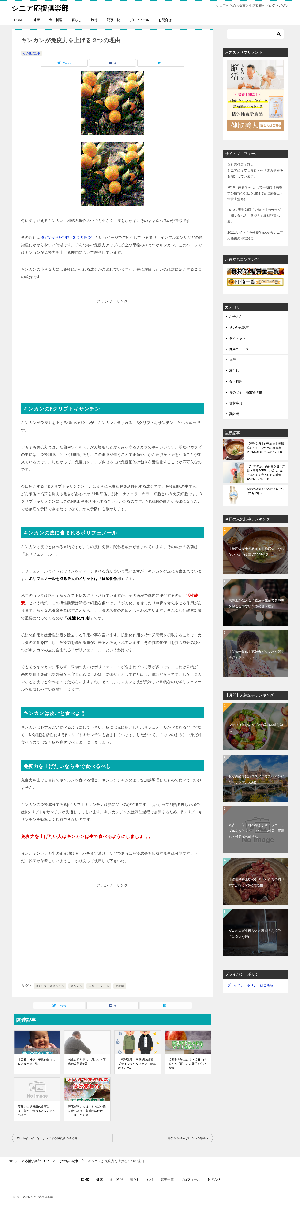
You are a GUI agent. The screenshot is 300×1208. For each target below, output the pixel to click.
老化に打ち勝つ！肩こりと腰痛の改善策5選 (87, 1061)
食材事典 (235, 403)
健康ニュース (239, 349)
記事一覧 (113, 20)
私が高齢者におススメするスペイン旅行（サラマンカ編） (256, 779)
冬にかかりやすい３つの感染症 (67, 237)
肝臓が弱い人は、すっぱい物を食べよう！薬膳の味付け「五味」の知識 (87, 1111)
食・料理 (55, 20)
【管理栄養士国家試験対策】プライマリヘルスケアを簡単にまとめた (137, 1064)
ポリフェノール (99, 986)
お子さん (235, 316)
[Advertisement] (112, 349)
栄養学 (120, 986)
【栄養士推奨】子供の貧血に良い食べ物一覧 (37, 1061)
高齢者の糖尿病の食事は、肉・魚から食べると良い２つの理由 (37, 1111)
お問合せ (165, 20)
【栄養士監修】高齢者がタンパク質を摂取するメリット (256, 654)
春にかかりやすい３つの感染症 (188, 1138)
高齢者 (234, 414)
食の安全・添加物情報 (245, 392)
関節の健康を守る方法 (265, 491)
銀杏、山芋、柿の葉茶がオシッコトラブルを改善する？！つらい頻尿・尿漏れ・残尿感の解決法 (256, 831)
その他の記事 (31, 53)
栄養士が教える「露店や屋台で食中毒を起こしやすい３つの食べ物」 (256, 603)
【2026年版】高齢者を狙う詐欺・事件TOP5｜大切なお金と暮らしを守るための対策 (266, 473)
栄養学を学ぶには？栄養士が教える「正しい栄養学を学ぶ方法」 (187, 1064)
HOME (19, 20)
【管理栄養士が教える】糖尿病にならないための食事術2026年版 (265, 448)
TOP (32, 1161)
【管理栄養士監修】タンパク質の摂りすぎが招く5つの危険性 (256, 882)
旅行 (94, 20)
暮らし (77, 20)
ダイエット (237, 338)
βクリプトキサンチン (50, 986)
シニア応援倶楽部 (40, 8)
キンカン (76, 986)
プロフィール (139, 20)
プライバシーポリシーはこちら (250, 985)
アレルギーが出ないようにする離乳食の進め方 (46, 1138)
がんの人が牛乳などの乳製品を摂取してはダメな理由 (256, 934)
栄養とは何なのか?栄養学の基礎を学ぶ (256, 728)
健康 (36, 20)
